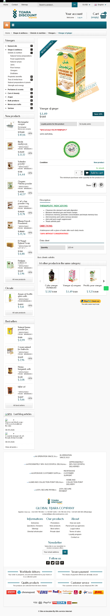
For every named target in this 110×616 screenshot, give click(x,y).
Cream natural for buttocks (24, 348)
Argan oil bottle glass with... (25, 295)
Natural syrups (16, 62)
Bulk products (13, 101)
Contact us (75, 537)
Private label (55, 532)
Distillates (14, 73)
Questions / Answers (35, 526)
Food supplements (17, 59)
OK (74, 5)
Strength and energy (16, 85)
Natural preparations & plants (19, 82)
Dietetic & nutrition (15, 53)
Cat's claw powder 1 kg (23, 202)
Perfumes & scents (15, 89)
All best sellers (19, 405)
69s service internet (64, 611)
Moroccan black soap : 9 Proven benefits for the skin (14, 424)
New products (55, 526)
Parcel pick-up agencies (75, 526)
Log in (79, 17)
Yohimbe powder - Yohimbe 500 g (25, 163)
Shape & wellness (15, 50)
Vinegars (13, 70)
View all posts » (11, 447)
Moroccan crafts (14, 104)
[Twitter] (52, 563)
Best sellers (55, 529)
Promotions (55, 523)
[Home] (7, 25)
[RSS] (8, 414)
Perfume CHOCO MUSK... (22, 262)
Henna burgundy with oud (24, 369)
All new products (18, 279)
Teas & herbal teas (15, 80)
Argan (10, 97)
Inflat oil (21, 386)
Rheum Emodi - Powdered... (25, 222)
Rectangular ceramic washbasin (23, 124)
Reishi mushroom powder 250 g (24, 144)
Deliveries (35, 523)
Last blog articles (22, 414)
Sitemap (35, 529)
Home (7, 33)
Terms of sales (75, 532)
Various (11, 108)
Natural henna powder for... (24, 328)
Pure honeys (15, 68)
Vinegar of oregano (72, 285)
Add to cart (97, 172)
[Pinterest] (101, 185)
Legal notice (75, 529)
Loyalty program (75, 534)
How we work (75, 523)
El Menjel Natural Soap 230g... (24, 243)
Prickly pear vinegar (93, 285)
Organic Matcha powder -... (25, 183)
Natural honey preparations (21, 56)
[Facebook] (48, 563)
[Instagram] (57, 563)
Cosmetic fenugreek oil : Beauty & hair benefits (14, 437)
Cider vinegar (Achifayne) (51, 286)
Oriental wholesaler (35, 532)
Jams (12, 65)
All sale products (18, 313)
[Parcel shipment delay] (13, 1)
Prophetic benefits (15, 77)
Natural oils (12, 46)
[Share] (94, 185)
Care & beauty (13, 93)
